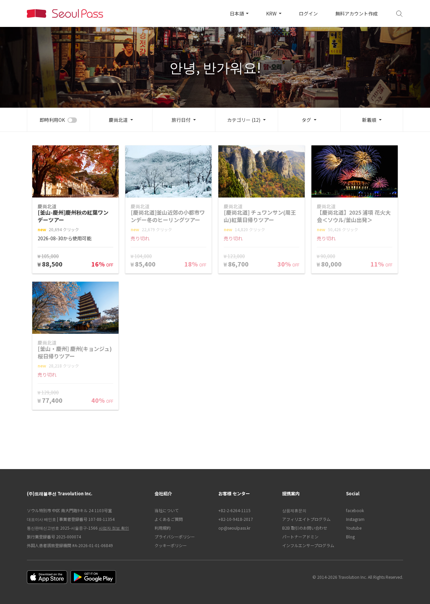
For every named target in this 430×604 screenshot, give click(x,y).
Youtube (353, 528)
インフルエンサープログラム (308, 545)
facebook (355, 510)
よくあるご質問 (169, 519)
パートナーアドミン (300, 536)
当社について (167, 510)
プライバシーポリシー (175, 536)
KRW (271, 13)
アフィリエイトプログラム (306, 519)
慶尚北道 (118, 119)
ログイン (308, 13)
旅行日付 (181, 119)
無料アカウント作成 (356, 13)
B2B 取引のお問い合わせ (304, 528)
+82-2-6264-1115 (234, 510)
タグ (306, 119)
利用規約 (163, 528)
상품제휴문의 (294, 510)
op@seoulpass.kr (234, 528)
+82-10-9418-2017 (235, 519)
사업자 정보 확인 (114, 528)
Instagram (355, 519)
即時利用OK (52, 119)
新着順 (369, 119)
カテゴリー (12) (243, 119)
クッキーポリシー (171, 545)
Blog (350, 536)
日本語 (237, 13)
